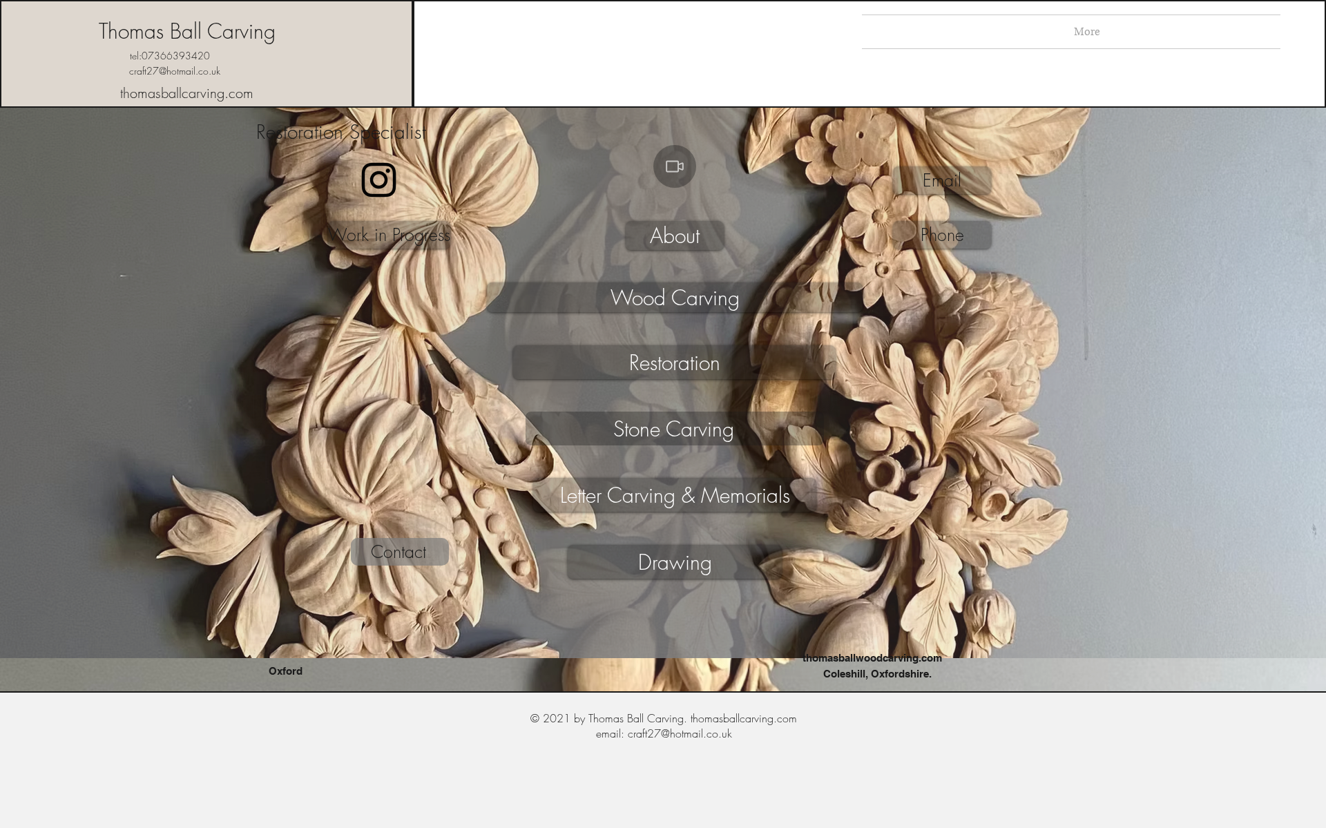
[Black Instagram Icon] (379, 180)
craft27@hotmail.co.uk (174, 70)
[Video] (674, 166)
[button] (942, 180)
